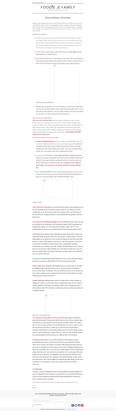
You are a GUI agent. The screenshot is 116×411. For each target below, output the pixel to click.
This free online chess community (42, 266)
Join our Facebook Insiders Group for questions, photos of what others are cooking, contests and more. (58, 394)
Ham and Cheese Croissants (67, 155)
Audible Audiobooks (38, 280)
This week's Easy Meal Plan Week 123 (43, 120)
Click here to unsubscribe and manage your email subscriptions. (53, 409)
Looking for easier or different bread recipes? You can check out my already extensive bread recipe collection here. (58, 165)
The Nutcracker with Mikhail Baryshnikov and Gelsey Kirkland (51, 222)
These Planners (37, 234)
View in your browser (38, 2)
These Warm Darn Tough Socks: (42, 207)
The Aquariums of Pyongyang (41, 318)
